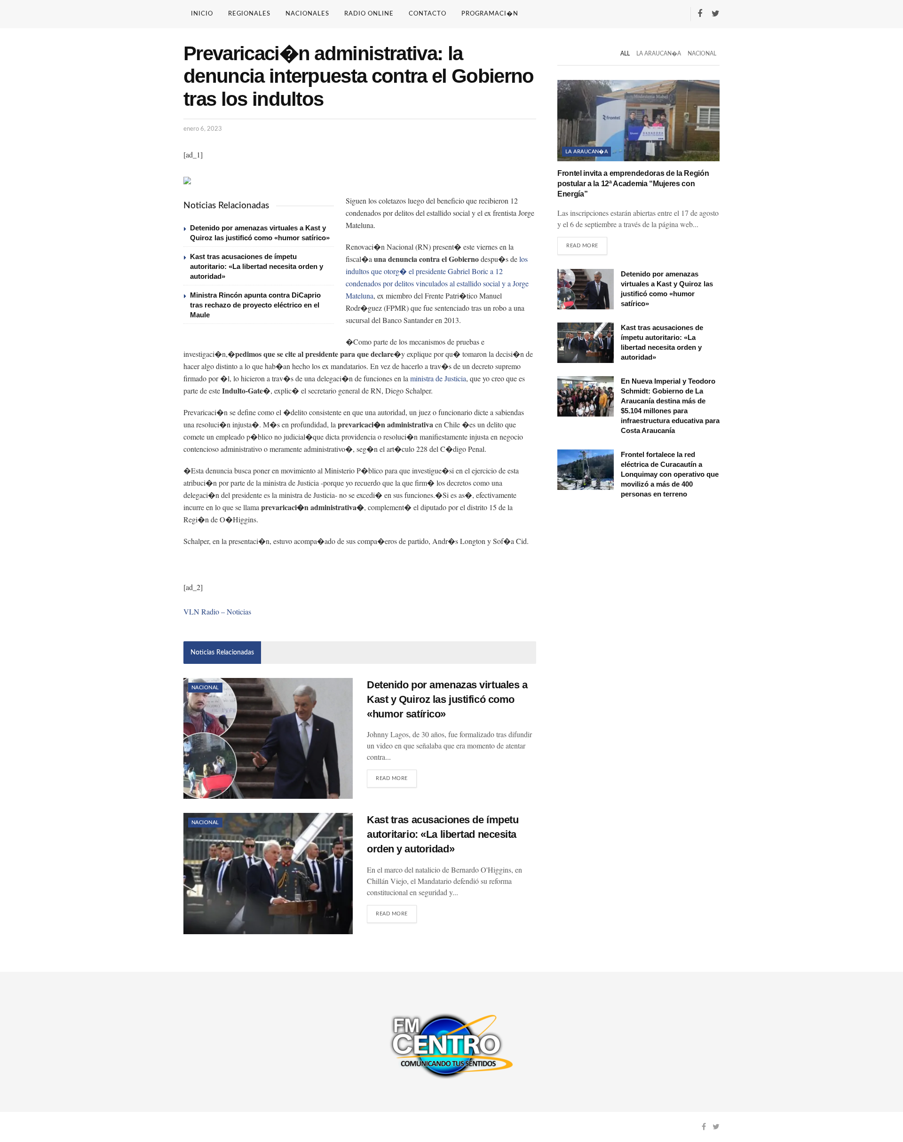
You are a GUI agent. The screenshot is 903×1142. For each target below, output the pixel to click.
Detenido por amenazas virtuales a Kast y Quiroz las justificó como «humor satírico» (447, 699)
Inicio (202, 14)
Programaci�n (489, 14)
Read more (392, 778)
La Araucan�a (658, 53)
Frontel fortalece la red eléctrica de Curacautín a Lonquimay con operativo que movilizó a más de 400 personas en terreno (670, 474)
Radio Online (369, 14)
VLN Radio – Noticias (217, 611)
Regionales (249, 14)
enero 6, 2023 (202, 129)
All (625, 53)
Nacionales (307, 14)
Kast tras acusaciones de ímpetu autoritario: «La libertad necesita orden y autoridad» (256, 266)
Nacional (205, 687)
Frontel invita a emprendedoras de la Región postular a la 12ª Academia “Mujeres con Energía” (633, 183)
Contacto (427, 14)
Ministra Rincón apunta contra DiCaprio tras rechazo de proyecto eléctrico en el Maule (255, 305)
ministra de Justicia (438, 378)
